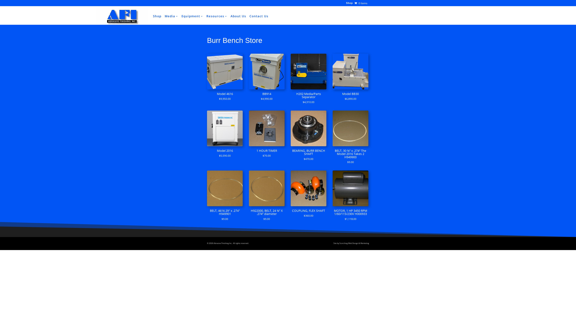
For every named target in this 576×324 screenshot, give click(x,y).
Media (170, 16)
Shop (349, 3)
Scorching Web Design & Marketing (354, 243)
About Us (238, 16)
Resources (215, 16)
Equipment (191, 16)
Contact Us (258, 16)
